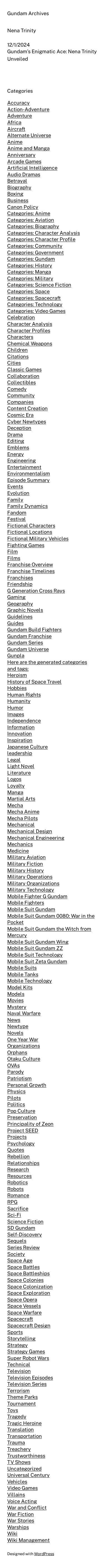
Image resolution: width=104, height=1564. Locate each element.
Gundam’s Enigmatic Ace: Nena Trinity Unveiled (52, 55)
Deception (19, 428)
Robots (15, 1189)
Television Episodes (30, 1378)
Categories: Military (30, 278)
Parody (15, 1072)
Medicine (18, 851)
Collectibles (21, 382)
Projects (17, 1137)
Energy (15, 454)
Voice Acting (22, 1501)
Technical (18, 1364)
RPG (12, 1202)
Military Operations (29, 877)
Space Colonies (25, 1280)
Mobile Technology (29, 981)
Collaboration (23, 376)
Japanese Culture (27, 747)
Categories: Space (28, 291)
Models (15, 994)
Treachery (19, 1449)
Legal (14, 760)
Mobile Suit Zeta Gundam (37, 961)
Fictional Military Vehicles (38, 538)
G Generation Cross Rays (36, 591)
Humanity (19, 701)
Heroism (17, 675)
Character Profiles (28, 330)
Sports (15, 1332)
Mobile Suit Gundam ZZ (35, 948)
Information (21, 727)
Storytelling (21, 1338)
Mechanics (20, 844)
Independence (24, 721)
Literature (19, 773)
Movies (15, 1000)
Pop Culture (21, 1111)
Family (15, 500)
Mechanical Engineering (35, 838)
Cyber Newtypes (26, 422)
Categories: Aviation (30, 220)
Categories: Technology (34, 304)
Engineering (21, 460)
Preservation (22, 1117)
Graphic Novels (25, 610)
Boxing (15, 194)
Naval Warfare (23, 1013)
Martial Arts (21, 799)
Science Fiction (25, 1221)
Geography (20, 604)
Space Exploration (28, 1293)
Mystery (16, 1007)
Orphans (17, 1052)
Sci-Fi (14, 1215)
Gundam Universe (28, 649)
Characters (20, 337)
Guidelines (19, 617)
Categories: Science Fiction (39, 285)
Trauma (16, 1442)
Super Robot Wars (28, 1358)
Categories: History (29, 265)
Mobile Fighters (25, 903)
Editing (15, 441)
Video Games (22, 1488)
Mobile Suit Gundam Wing (38, 942)
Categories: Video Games (36, 311)
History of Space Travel (34, 682)
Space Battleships (28, 1273)
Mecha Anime (23, 812)
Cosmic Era (20, 415)
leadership (19, 753)
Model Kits (19, 987)
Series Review (23, 1247)
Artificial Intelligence (32, 168)
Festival (16, 519)
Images (15, 714)
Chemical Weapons (29, 343)
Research (18, 1169)
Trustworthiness (26, 1456)
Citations (18, 356)
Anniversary (21, 155)
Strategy (17, 1345)
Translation (20, 1429)
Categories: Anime (28, 213)
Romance (18, 1195)
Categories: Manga (29, 272)
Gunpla (15, 655)
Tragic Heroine (24, 1423)
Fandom (16, 513)
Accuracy (18, 103)
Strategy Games (26, 1351)
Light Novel (20, 766)
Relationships (23, 1163)
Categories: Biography (33, 226)
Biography (19, 187)
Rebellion (18, 1156)
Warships (18, 1527)
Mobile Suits (22, 968)
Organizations (23, 1046)
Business (17, 200)
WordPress (44, 1553)
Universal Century (28, 1475)
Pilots (14, 1098)
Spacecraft (20, 1319)
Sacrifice (17, 1208)
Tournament (21, 1403)
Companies (20, 402)
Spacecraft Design (28, 1325)
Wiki (12, 1533)
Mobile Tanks (22, 974)
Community (21, 395)
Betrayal (17, 181)
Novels (15, 1033)
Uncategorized (24, 1469)
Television (19, 1371)
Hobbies (17, 688)
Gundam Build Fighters (34, 629)
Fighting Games (25, 545)
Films (13, 558)
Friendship (19, 584)
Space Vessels (24, 1306)
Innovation (19, 733)
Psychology (21, 1143)
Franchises (20, 578)
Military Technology (30, 890)
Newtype (17, 1026)
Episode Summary (28, 480)
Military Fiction (25, 864)
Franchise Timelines (31, 571)
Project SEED (22, 1130)
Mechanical (21, 825)
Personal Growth (26, 1085)
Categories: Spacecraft (34, 298)
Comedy (17, 389)
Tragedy (16, 1416)
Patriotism (19, 1078)
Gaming (16, 597)
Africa (14, 122)
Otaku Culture (23, 1059)
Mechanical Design (29, 831)
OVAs (13, 1065)
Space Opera (22, 1300)
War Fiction (20, 1514)
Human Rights (24, 695)
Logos (14, 779)
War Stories (20, 1520)
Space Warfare (24, 1312)
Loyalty (16, 786)
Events (15, 486)
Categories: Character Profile (41, 239)
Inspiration (19, 740)
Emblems (18, 447)
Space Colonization (30, 1287)
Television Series (27, 1384)
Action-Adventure (28, 109)
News (13, 1020)
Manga (15, 792)
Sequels (16, 1241)
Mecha (15, 805)
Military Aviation (26, 857)
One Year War (22, 1039)
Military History (25, 870)
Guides (15, 623)
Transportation (24, 1436)
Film (12, 551)
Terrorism (18, 1391)
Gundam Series (25, 642)
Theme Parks (22, 1397)
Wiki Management (28, 1540)
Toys (12, 1410)
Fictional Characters (31, 526)
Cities (14, 363)
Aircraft (16, 129)
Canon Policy (22, 207)
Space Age (19, 1260)
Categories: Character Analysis (43, 233)
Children (17, 350)
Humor (15, 708)
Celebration (21, 317)
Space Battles (23, 1267)
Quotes (15, 1150)
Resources (19, 1176)
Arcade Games (24, 161)
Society (16, 1254)
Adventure (19, 116)
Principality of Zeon (30, 1124)
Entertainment (24, 467)
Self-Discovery (24, 1234)
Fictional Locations (29, 532)
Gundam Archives (28, 13)
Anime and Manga (28, 148)
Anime (14, 142)
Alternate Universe (29, 135)
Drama (15, 434)
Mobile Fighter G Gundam (37, 896)
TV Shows (19, 1462)
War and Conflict (27, 1507)
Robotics (17, 1182)
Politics (16, 1104)
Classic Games (24, 369)
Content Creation (27, 408)
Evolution (18, 493)
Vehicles (17, 1482)
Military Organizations (33, 883)
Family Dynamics (27, 506)
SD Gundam (21, 1228)
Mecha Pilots (22, 818)
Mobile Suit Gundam (31, 909)
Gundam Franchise (29, 636)
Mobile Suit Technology (35, 955)
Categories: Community (34, 246)
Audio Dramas (23, 174)
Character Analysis (29, 324)
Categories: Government (35, 252)
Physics (16, 1091)
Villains (16, 1495)
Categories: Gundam (31, 259)
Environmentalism (28, 473)
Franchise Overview (30, 564)
